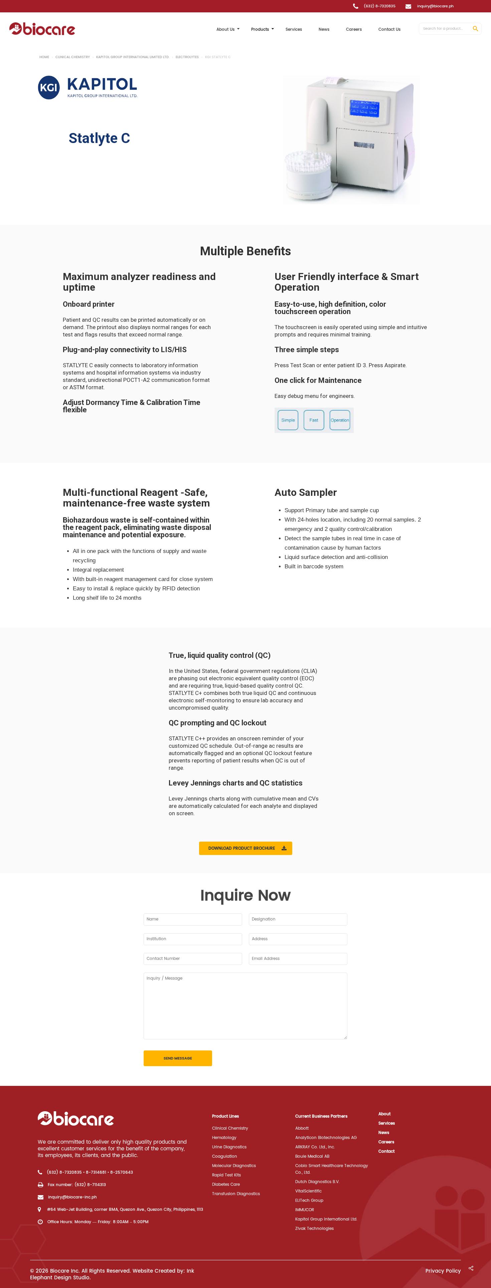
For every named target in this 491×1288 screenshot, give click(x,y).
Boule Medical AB (312, 1156)
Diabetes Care (226, 1184)
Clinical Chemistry (72, 57)
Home (44, 57)
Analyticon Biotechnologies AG (326, 1138)
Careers (386, 1142)
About (384, 1114)
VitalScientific (308, 1191)
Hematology (224, 1138)
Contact (386, 1151)
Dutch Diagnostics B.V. (317, 1182)
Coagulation (224, 1156)
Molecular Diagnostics (234, 1166)
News (383, 1133)
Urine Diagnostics (229, 1147)
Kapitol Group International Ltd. (326, 1219)
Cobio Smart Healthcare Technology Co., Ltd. (331, 1169)
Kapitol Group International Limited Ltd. (132, 57)
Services (386, 1123)
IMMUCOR (304, 1210)
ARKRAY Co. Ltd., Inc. (315, 1147)
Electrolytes (187, 57)
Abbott (302, 1128)
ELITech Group (309, 1200)
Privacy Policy (443, 1271)
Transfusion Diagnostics (236, 1194)
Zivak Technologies (314, 1229)
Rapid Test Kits (226, 1175)
